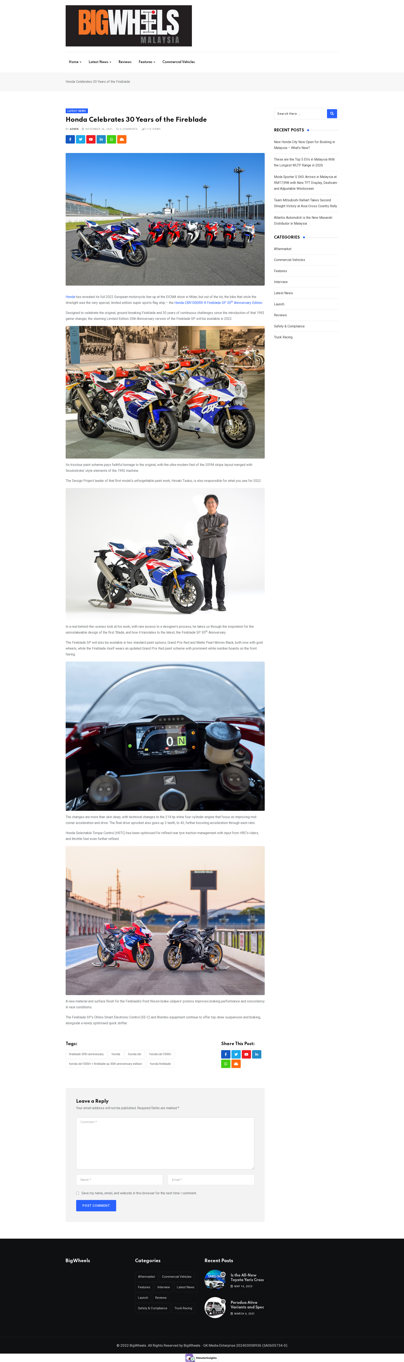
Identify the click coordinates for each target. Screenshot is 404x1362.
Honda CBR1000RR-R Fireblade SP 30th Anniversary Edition (105, 1063)
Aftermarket (282, 249)
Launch (279, 304)
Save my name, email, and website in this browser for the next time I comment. (139, 1193)
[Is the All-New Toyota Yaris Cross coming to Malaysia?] (215, 1280)
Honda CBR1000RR (160, 1054)
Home (73, 62)
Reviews (125, 62)
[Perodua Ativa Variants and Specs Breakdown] (215, 1307)
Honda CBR (134, 1054)
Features (145, 62)
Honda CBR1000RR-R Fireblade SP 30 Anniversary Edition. (218, 303)
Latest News (98, 62)
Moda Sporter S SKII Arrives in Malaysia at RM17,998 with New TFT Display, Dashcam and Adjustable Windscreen (305, 183)
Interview (281, 282)
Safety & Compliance (289, 326)
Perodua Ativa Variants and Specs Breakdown (248, 1307)
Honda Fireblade (160, 1063)
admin (74, 129)
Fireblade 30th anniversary (86, 1054)
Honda (70, 297)
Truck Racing (283, 337)
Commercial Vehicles (178, 62)
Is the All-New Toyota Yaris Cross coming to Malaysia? (250, 1280)
